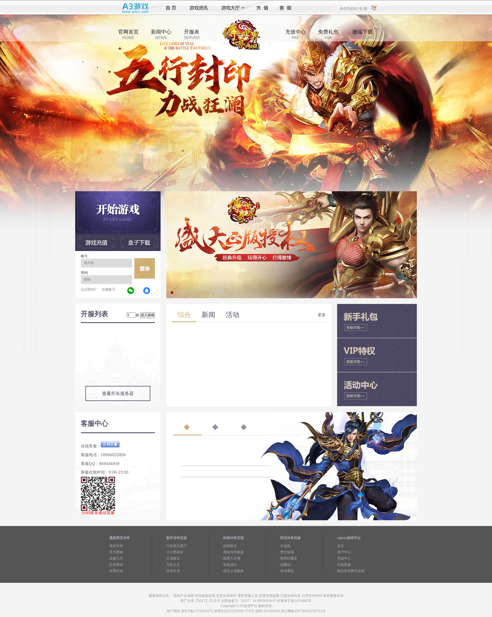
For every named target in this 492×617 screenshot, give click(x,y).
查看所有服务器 (118, 393)
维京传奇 (116, 546)
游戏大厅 (231, 8)
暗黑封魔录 (288, 558)
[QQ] (147, 291)
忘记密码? (89, 289)
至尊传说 (116, 571)
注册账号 (108, 289)
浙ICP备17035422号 (197, 611)
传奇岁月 (173, 571)
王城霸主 (173, 558)
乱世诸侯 (116, 565)
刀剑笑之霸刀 (176, 546)
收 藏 (363, 8)
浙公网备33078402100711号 (303, 611)
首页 (171, 8)
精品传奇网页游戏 (350, 571)
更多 (322, 314)
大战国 (285, 546)
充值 (262, 8)
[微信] (131, 291)
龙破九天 (116, 558)
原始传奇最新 (233, 552)
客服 (285, 8)
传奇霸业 (287, 571)
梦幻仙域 (287, 552)
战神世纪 (230, 546)
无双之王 (173, 565)
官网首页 (128, 34)
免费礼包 (328, 34)
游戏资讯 (198, 8)
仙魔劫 (285, 565)
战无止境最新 (233, 571)
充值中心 (295, 34)
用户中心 (344, 552)
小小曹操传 (174, 552)
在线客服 (344, 565)
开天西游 (116, 552)
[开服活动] (291, 193)
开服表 (192, 34)
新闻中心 (161, 34)
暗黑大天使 (231, 558)
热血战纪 (230, 565)
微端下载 (362, 34)
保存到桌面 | (349, 8)
